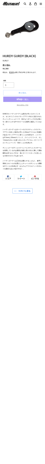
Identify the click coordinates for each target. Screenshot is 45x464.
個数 (4, 80)
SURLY (6, 61)
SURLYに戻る (24, 191)
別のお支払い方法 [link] (22, 105)
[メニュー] (40, 3)
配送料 (11, 72)
